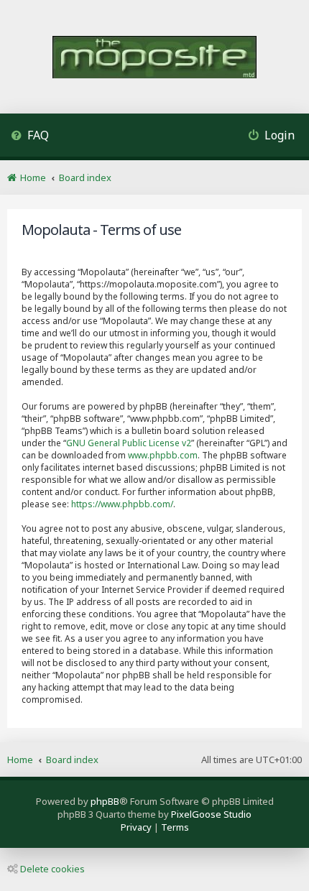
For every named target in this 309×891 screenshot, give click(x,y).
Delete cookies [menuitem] (52, 868)
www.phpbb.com (163, 455)
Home (20, 759)
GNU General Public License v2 (128, 443)
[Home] (154, 58)
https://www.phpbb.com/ (122, 504)
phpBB (105, 801)
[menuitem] (30, 137)
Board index (72, 759)
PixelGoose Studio (211, 814)
